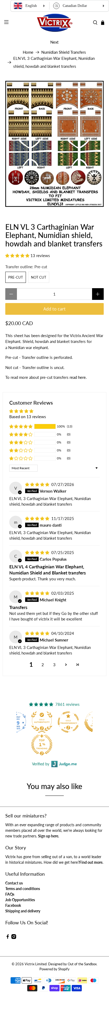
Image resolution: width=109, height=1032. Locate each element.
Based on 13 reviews (27, 416)
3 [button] (54, 664)
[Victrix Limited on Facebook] (7, 937)
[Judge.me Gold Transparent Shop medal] (68, 722)
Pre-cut (15, 277)
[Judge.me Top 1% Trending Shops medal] (41, 744)
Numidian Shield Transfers (63, 52)
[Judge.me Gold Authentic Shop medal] (41, 722)
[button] (17, 255)
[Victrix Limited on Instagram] (13, 937)
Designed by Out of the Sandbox (72, 964)
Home (28, 52)
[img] (37, 484)
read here (78, 377)
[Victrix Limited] (54, 22)
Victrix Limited (36, 964)
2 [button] (43, 664)
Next (54, 42)
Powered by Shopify (54, 969)
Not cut (38, 277)
